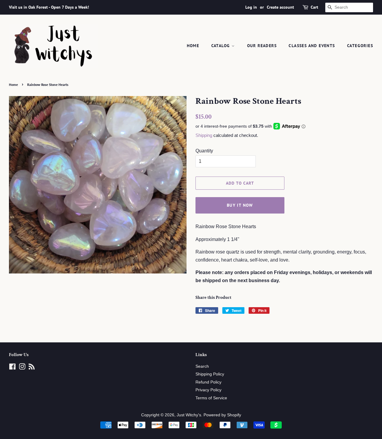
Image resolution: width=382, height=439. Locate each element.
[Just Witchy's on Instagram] (22, 368)
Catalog (221, 45)
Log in (251, 7)
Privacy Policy (208, 390)
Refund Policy (208, 382)
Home (193, 45)
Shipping (203, 135)
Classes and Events (312, 45)
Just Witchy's (189, 415)
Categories (360, 45)
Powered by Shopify (222, 415)
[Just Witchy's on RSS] (31, 368)
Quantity (204, 150)
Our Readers (262, 45)
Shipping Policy (209, 374)
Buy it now (240, 205)
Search (202, 366)
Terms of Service (211, 398)
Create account (280, 7)
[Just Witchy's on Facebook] (12, 368)
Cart (314, 7)
